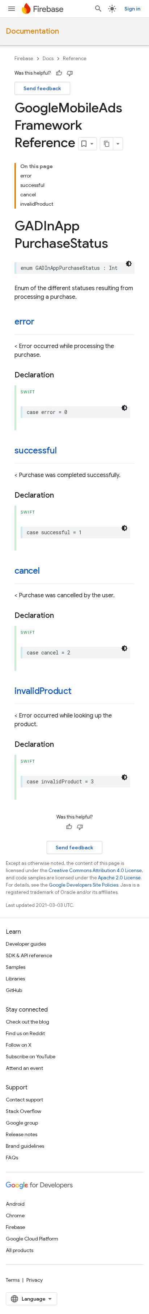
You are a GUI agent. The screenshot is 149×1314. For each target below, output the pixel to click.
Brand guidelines (25, 1146)
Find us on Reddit (25, 1033)
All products (19, 1250)
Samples (15, 967)
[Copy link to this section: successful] (64, 451)
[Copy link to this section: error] (41, 322)
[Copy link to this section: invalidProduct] (79, 691)
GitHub (14, 990)
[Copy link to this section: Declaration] (61, 375)
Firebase (23, 58)
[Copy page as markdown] (106, 144)
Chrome (15, 1215)
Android (15, 1204)
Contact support (24, 1099)
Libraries (15, 978)
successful (35, 450)
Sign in (132, 8)
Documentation (32, 31)
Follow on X (18, 1045)
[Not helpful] (69, 73)
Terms (13, 1280)
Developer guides (26, 944)
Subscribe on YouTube (30, 1056)
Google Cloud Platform (32, 1238)
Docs (48, 58)
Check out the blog (27, 1021)
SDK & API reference (29, 955)
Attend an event (24, 1068)
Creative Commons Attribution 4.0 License (95, 870)
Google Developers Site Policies (83, 885)
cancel (27, 570)
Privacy (34, 1280)
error (24, 321)
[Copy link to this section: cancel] (47, 571)
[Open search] (98, 8)
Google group (22, 1123)
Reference (74, 58)
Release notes (21, 1134)
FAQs (12, 1157)
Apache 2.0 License (119, 878)
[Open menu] (11, 8)
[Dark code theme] (129, 263)
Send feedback (42, 88)
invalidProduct (43, 691)
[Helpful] (59, 73)
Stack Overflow (23, 1111)
